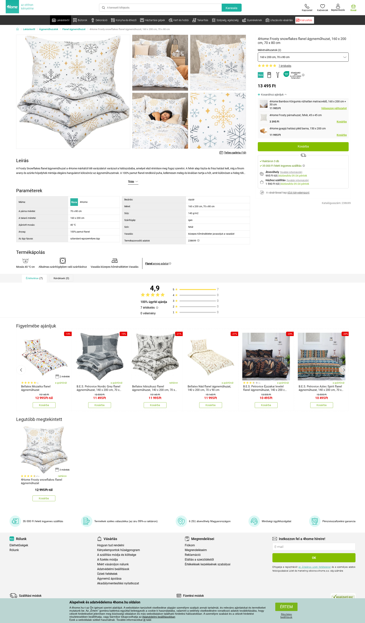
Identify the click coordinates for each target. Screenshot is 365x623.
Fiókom (190, 545)
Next (344, 370)
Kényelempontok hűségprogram (118, 550)
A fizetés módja (107, 559)
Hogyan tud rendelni (110, 545)
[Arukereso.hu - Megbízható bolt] (343, 596)
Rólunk (14, 550)
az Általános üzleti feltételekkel (314, 567)
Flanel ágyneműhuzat (73, 29)
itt (144, 619)
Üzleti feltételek (107, 573)
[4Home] (18, 29)
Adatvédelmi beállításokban (158, 616)
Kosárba (342, 121)
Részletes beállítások (286, 616)
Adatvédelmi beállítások (113, 569)
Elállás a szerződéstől (199, 559)
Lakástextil (29, 29)
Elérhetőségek (19, 545)
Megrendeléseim (196, 550)
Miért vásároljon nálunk (113, 564)
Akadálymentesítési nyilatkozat (118, 583)
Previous (21, 370)
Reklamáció (193, 554)
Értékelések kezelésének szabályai (207, 564)
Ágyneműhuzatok (48, 29)
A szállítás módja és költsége (116, 554)
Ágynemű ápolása (109, 578)
